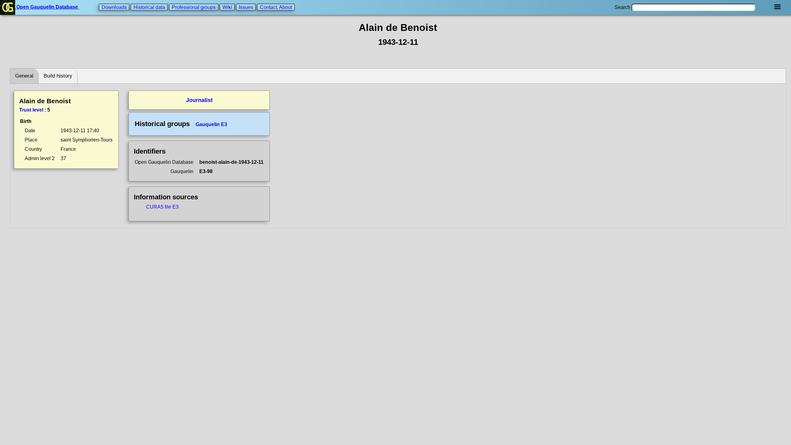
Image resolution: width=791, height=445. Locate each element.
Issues (246, 7)
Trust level (31, 109)
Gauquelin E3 (211, 124)
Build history (58, 76)
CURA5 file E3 (162, 207)
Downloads (114, 7)
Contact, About (276, 7)
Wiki (227, 7)
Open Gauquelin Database (47, 7)
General (24, 76)
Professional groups (194, 7)
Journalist (199, 100)
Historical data (149, 7)
